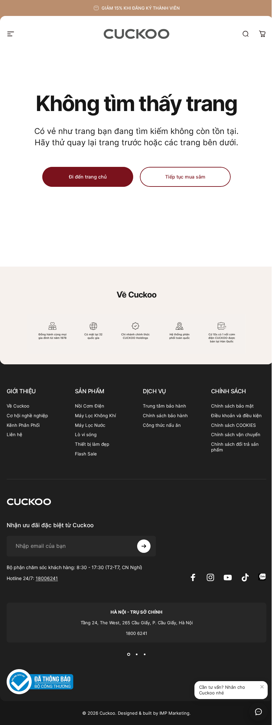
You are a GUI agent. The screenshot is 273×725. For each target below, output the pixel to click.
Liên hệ (14, 434)
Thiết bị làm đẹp (92, 444)
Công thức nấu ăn (162, 425)
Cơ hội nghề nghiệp (27, 415)
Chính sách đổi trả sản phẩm (235, 446)
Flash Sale (86, 453)
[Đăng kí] (143, 546)
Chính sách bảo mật (232, 406)
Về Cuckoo (18, 406)
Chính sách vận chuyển (235, 434)
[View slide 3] (144, 655)
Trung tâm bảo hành (164, 406)
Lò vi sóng (86, 434)
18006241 (47, 578)
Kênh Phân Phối (23, 425)
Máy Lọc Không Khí (95, 415)
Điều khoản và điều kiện (236, 415)
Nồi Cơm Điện (89, 406)
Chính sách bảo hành (165, 415)
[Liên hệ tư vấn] (258, 711)
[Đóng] (262, 686)
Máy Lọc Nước (90, 425)
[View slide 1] (129, 655)
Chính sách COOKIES (233, 425)
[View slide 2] (136, 655)
